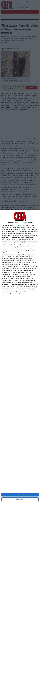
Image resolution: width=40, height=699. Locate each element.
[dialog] (20, 454)
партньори (18, 225)
